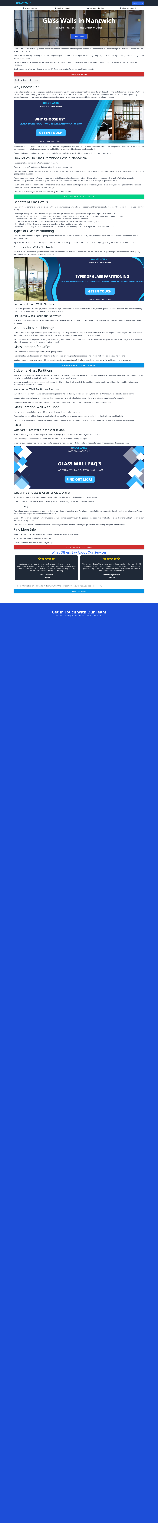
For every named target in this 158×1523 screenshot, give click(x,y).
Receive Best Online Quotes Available (79, 197)
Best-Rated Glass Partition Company (66, 62)
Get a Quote (79, 36)
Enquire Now (79, 598)
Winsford (32, 543)
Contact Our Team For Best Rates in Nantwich (79, 365)
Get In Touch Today (79, 74)
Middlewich (41, 543)
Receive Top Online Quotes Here (79, 547)
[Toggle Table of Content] (35, 80)
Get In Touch (138, 3)
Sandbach (24, 543)
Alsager (50, 543)
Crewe (16, 543)
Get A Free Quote (79, 591)
